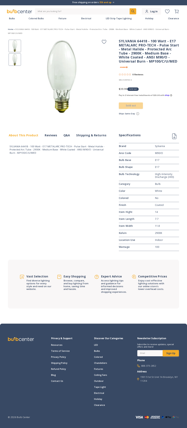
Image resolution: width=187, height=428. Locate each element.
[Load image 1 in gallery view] (15, 46)
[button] (177, 11)
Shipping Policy (59, 362)
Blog (53, 374)
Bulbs (97, 350)
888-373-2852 (148, 365)
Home (10, 29)
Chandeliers (100, 362)
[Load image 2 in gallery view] (15, 60)
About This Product (23, 135)
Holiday (98, 399)
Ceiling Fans (100, 374)
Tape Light (100, 387)
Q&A (67, 135)
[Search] (133, 11)
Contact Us (57, 381)
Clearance (99, 405)
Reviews (51, 135)
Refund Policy (58, 368)
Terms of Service (60, 350)
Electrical (99, 393)
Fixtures (98, 368)
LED (96, 345)
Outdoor (99, 381)
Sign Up (170, 353)
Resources (57, 345)
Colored (98, 356)
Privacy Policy (58, 356)
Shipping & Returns (91, 135)
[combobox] (85, 11)
